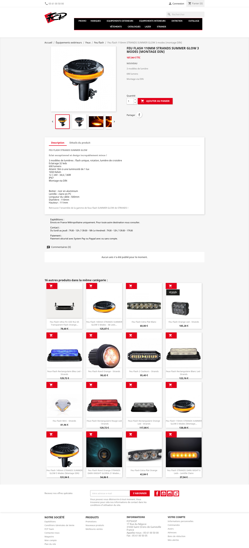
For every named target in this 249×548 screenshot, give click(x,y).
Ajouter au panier (155, 101)
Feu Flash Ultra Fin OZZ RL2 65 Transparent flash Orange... (64, 323)
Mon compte (51, 540)
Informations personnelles (180, 521)
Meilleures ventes (94, 529)
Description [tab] (57, 142)
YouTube (163, 493)
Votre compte (176, 517)
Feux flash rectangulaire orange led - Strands (144, 422)
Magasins (49, 536)
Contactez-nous (52, 532)
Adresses (172, 532)
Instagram (170, 493)
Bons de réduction (176, 536)
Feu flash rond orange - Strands (104, 371)
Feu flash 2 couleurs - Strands (144, 371)
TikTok (176, 493)
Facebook (157, 493)
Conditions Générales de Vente (59, 525)
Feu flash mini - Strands (64, 420)
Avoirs (171, 528)
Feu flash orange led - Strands (184, 321)
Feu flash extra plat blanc (144, 321)
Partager (139, 115)
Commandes (174, 525)
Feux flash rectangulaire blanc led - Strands (183, 373)
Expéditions (50, 521)
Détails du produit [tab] (79, 142)
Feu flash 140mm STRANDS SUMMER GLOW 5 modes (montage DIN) (64, 472)
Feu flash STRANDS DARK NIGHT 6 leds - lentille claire (183, 472)
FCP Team (49, 529)
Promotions (91, 521)
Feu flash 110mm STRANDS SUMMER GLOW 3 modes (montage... (184, 422)
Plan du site (50, 544)
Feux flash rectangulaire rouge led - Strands (104, 422)
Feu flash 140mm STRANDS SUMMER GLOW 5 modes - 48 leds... (104, 323)
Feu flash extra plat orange (144, 470)
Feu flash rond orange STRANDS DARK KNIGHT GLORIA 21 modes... (104, 472)
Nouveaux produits (95, 525)
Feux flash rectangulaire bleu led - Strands (64, 373)
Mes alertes (173, 540)
